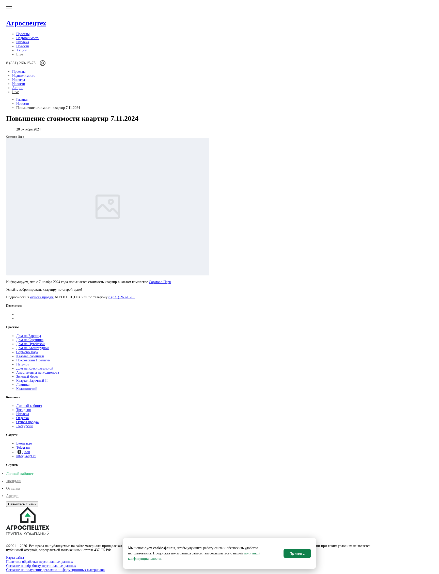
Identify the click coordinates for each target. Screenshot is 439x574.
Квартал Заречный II (32, 380)
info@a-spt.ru (26, 456)
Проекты (22, 34)
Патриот (22, 364)
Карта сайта (15, 558)
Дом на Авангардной (32, 348)
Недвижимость (27, 38)
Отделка (22, 418)
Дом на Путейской (30, 344)
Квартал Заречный (30, 356)
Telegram (23, 447)
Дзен (26, 452)
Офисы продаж (27, 422)
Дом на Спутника (29, 340)
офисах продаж (42, 297)
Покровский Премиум (33, 360)
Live (19, 54)
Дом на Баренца (28, 336)
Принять (297, 553)
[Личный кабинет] (43, 63)
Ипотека (22, 42)
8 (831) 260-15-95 (121, 297)
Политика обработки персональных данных (39, 562)
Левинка (22, 385)
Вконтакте (24, 443)
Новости (22, 46)
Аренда (12, 496)
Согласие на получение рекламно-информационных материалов (55, 570)
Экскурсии (24, 426)
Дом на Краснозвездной (34, 368)
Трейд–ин (23, 410)
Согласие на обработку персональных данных (41, 566)
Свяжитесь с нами (22, 504)
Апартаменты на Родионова (37, 372)
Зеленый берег (27, 376)
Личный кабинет (29, 406)
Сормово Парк (160, 282)
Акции (21, 50)
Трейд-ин (13, 481)
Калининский (26, 389)
